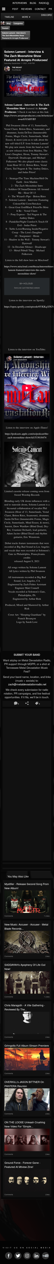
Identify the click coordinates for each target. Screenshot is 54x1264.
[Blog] (3, 43)
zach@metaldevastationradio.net (26, 684)
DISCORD (46, 15)
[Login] (47, 3)
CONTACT (40, 9)
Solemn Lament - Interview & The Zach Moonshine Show (27, 106)
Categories (18, 23)
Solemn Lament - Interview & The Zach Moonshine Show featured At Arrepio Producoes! (15, 35)
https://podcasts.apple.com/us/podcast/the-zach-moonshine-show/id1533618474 (27, 435)
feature (5, 28)
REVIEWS (26, 9)
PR (50, 9)
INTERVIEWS (20, 3)
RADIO (42, 3)
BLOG (33, 3)
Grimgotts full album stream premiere (26, 1045)
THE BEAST (17, 67)
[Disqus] (26, 747)
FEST (15, 9)
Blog (8, 23)
